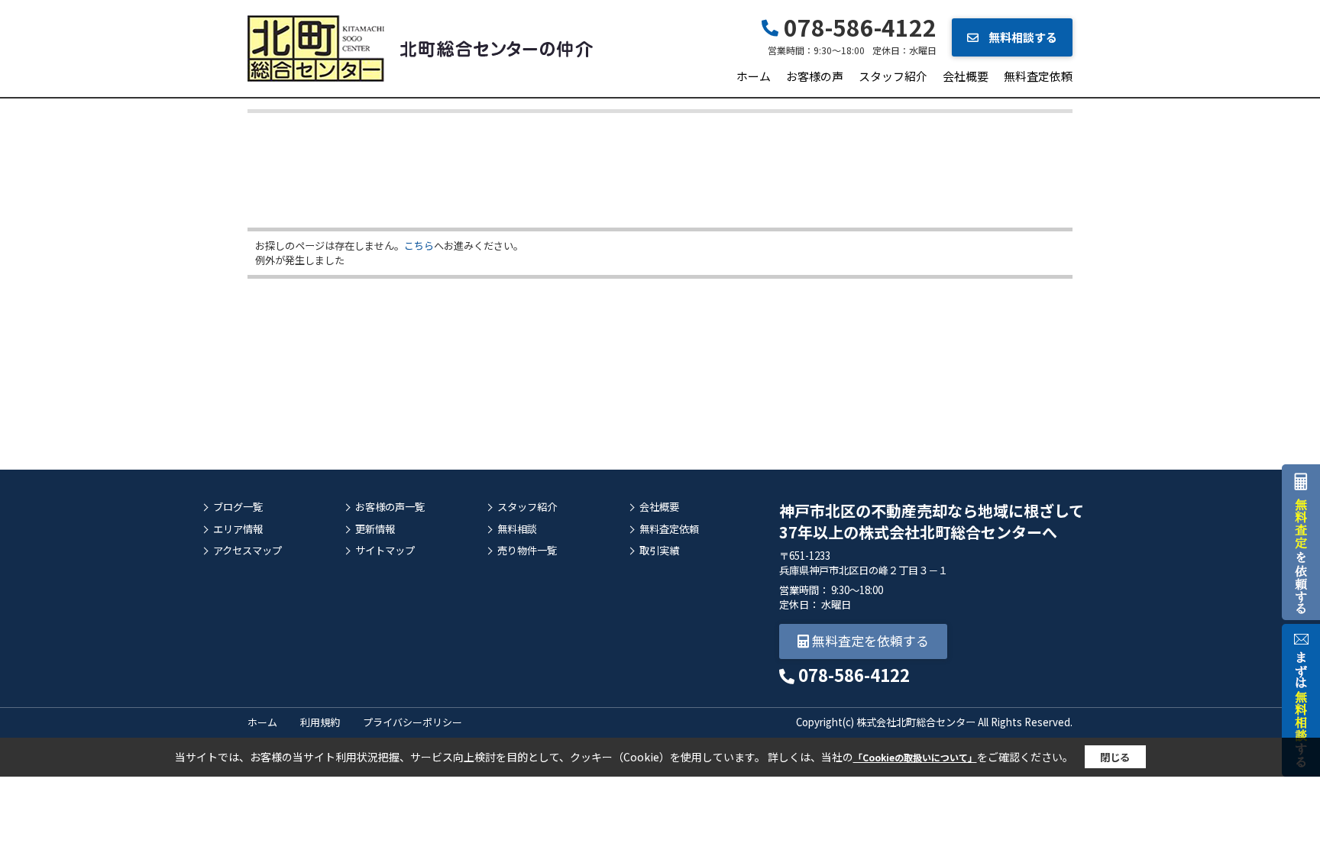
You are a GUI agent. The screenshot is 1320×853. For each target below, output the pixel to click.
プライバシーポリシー (412, 722)
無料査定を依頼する (869, 640)
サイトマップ (385, 550)
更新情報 (375, 529)
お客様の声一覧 (390, 507)
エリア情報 (238, 529)
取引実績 (659, 550)
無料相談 (517, 529)
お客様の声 (814, 76)
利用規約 (320, 722)
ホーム (753, 76)
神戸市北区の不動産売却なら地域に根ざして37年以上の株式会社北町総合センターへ (931, 521)
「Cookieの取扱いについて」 (915, 757)
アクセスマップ (247, 550)
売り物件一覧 (527, 550)
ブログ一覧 (238, 507)
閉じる (1115, 757)
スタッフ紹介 (893, 76)
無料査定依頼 (1038, 76)
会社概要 (965, 76)
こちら (419, 245)
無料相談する (1021, 37)
